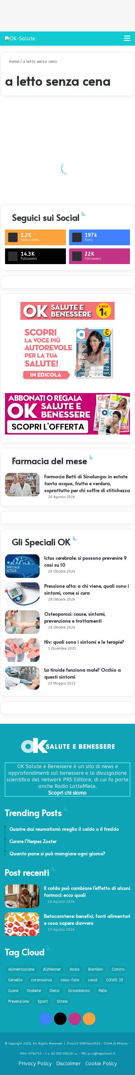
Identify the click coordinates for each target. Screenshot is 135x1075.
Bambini (95, 969)
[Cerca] (116, 41)
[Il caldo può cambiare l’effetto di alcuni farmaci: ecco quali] (22, 896)
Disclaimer (68, 1064)
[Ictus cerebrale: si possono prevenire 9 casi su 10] (22, 566)
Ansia (74, 969)
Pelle (103, 991)
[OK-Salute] (20, 38)
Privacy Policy (35, 1064)
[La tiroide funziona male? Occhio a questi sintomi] (22, 678)
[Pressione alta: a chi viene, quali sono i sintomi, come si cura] (22, 594)
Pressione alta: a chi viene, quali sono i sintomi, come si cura (86, 589)
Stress (62, 1001)
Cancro (118, 969)
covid (92, 980)
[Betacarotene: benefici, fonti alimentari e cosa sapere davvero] (22, 924)
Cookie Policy (101, 1064)
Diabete (34, 991)
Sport (43, 1001)
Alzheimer (52, 969)
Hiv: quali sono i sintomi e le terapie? (84, 641)
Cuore (13, 991)
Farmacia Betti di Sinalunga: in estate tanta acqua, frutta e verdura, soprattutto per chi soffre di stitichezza (87, 483)
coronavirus (41, 980)
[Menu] (127, 41)
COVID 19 (114, 980)
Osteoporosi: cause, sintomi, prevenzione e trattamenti (74, 617)
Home (13, 61)
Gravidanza (79, 991)
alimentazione (21, 969)
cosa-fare (70, 980)
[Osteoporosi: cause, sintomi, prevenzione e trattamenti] (22, 622)
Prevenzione (18, 1001)
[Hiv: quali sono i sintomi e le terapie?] (22, 650)
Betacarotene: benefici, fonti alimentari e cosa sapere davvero (87, 919)
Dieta (54, 991)
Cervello (15, 980)
